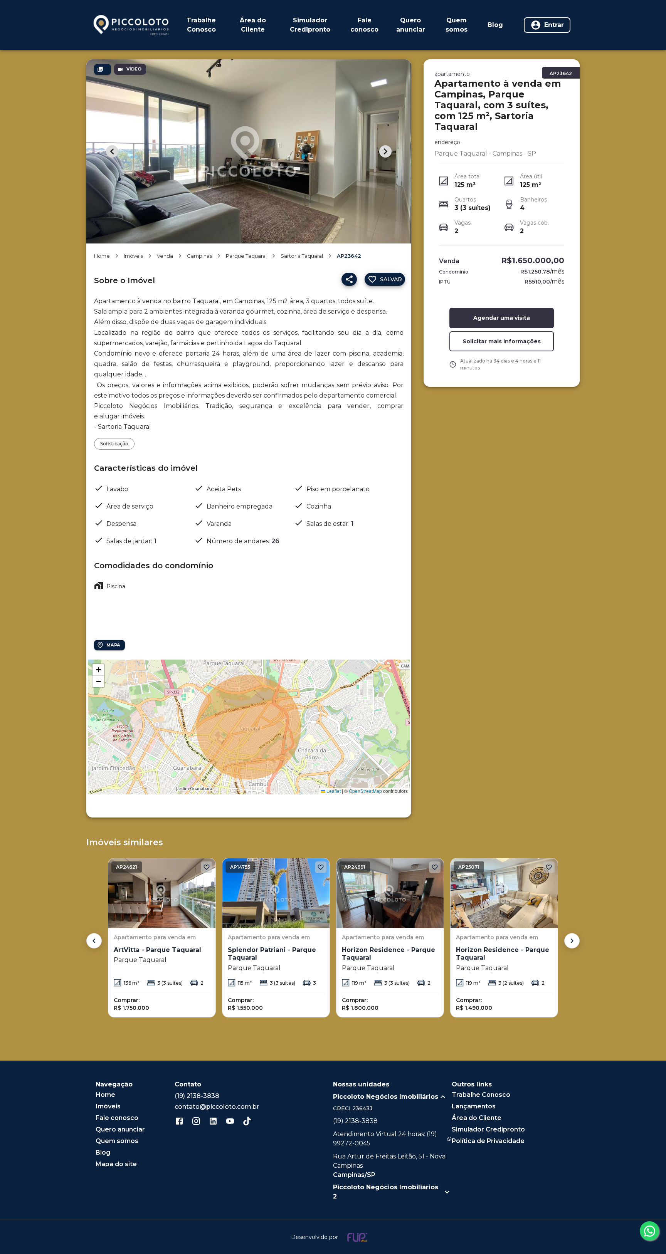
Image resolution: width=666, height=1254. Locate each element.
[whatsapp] (649, 1231)
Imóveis (133, 256)
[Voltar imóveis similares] (94, 940)
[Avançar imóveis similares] (572, 940)
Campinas (199, 256)
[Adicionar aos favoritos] (206, 867)
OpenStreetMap (365, 790)
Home (102, 256)
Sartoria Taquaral (302, 256)
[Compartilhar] (349, 279)
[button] (98, 670)
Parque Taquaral (246, 256)
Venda (165, 256)
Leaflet (333, 790)
